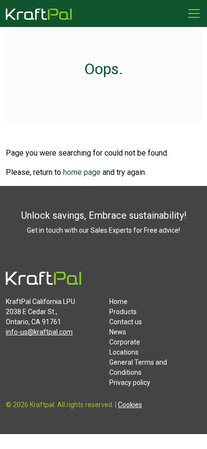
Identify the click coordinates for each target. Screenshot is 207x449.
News (117, 332)
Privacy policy (129, 382)
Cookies (130, 405)
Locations (124, 352)
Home (118, 301)
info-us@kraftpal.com (39, 332)
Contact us (125, 322)
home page (82, 172)
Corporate (124, 342)
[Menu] (194, 13)
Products (123, 312)
